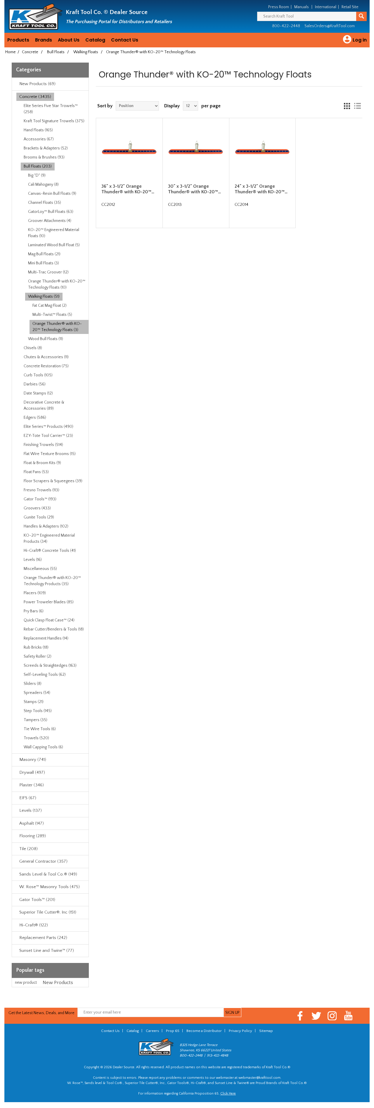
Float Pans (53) (36, 472)
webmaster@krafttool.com (259, 1078)
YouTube (348, 1015)
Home (10, 52)
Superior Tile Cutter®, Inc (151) (47, 912)
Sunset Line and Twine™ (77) (46, 950)
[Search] (361, 16)
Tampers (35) (35, 720)
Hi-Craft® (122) (33, 925)
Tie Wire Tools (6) (40, 729)
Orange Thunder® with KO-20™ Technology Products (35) (52, 580)
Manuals (301, 7)
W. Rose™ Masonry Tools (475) (49, 886)
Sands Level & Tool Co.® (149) (48, 874)
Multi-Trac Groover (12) (48, 272)
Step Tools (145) (38, 711)
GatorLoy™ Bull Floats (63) (50, 211)
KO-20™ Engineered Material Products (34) (49, 538)
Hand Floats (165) (38, 130)
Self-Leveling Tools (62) (45, 674)
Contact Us (124, 40)
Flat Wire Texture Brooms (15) (50, 454)
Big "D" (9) (37, 175)
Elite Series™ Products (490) (48, 426)
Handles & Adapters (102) (46, 526)
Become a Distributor (204, 1031)
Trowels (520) (36, 738)
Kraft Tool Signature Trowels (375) (54, 121)
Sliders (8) (32, 683)
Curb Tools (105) (38, 375)
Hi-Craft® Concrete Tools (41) (50, 550)
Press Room (278, 7)
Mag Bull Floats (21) (44, 254)
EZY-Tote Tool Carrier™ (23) (48, 435)
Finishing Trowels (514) (43, 444)
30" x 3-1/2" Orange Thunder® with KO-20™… (194, 189)
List (357, 106)
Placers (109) (35, 593)
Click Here (228, 1093)
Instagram (332, 1015)
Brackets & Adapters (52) (46, 148)
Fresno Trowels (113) (41, 490)
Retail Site (350, 7)
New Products (58, 982)
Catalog (95, 40)
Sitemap (266, 1031)
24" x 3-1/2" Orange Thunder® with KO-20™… (261, 189)
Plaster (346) (31, 785)
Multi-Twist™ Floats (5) (52, 314)
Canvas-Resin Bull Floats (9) (52, 193)
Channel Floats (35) (44, 202)
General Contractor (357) (43, 861)
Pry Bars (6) (34, 611)
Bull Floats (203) (38, 166)
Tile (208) (28, 848)
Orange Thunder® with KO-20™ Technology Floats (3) (57, 326)
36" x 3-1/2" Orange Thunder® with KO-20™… (127, 189)
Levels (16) (33, 559)
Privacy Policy (240, 1031)
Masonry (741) (32, 759)
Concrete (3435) (35, 96)
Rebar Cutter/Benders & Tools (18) (54, 629)
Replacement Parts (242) (43, 937)
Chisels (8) (33, 348)
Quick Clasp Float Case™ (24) (49, 620)
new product (26, 982)
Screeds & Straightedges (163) (50, 665)
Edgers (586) (35, 417)
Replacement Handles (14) (46, 638)
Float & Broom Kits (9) (42, 463)
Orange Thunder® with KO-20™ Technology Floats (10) (56, 284)
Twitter (316, 1015)
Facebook (300, 1015)
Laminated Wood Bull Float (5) (54, 245)
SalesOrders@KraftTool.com (329, 26)
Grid (346, 106)
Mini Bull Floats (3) (43, 263)
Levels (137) (30, 810)
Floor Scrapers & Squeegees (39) (53, 481)
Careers (152, 1031)
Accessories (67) (39, 139)
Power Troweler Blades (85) (49, 602)
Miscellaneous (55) (40, 568)
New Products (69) (37, 83)
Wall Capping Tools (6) (43, 747)
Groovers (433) (37, 508)
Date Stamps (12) (38, 393)
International (325, 7)
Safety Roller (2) (37, 656)
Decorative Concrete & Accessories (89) (44, 405)
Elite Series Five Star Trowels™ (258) (51, 109)
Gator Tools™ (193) (40, 499)
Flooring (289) (32, 835)
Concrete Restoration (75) (46, 366)
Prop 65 (172, 1031)
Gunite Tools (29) (39, 517)
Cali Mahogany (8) (43, 184)
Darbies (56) (35, 384)
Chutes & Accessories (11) (46, 357)
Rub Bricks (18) (36, 647)
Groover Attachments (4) (49, 220)
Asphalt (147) (31, 823)
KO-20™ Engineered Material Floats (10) (53, 233)
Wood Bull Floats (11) (45, 339)
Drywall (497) (32, 772)
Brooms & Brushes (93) (44, 157)
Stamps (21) (34, 701)
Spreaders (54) (37, 692)
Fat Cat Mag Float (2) (49, 305)
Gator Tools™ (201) (37, 899)
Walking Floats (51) (44, 296)
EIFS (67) (27, 797)
